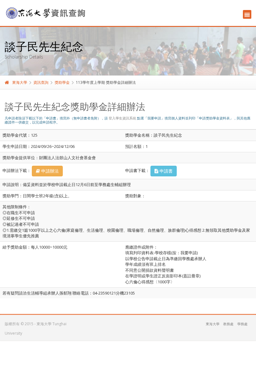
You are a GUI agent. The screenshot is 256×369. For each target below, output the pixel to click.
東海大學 (19, 82)
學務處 (242, 323)
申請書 (165, 171)
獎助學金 (62, 82)
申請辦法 (49, 171)
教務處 (228, 323)
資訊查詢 (40, 82)
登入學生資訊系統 (122, 118)
